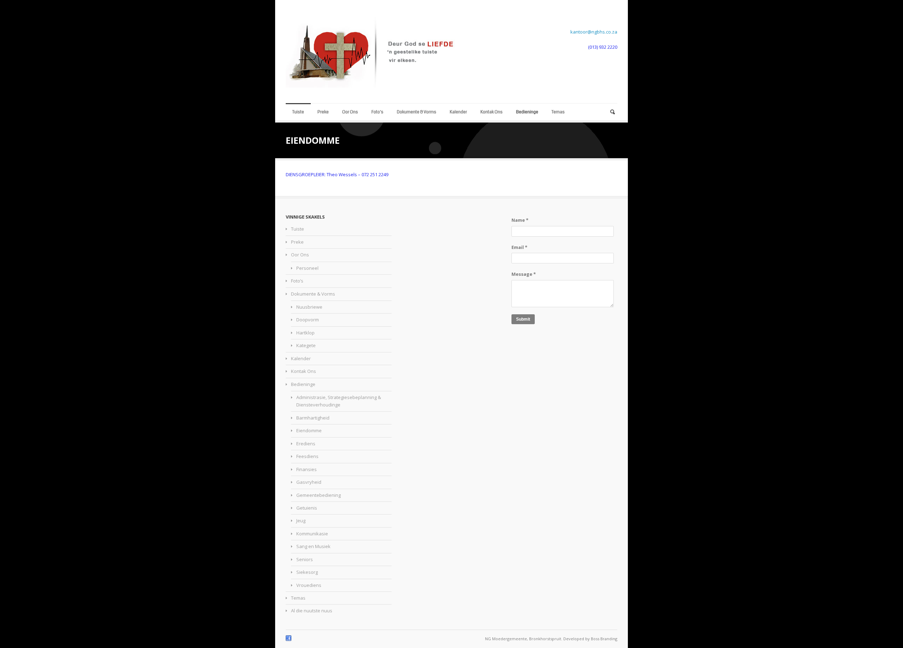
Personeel (307, 268)
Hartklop (305, 332)
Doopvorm (307, 319)
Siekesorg (307, 572)
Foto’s (377, 112)
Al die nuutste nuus (311, 610)
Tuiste (298, 112)
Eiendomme (309, 430)
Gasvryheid (308, 482)
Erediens (305, 443)
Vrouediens (308, 585)
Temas (558, 112)
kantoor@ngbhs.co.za (593, 32)
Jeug (300, 520)
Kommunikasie (312, 533)
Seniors (304, 559)
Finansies (306, 469)
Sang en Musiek (313, 546)
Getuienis (306, 508)
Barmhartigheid (312, 418)
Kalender (458, 112)
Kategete (306, 345)
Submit (523, 319)
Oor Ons (350, 112)
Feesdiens (307, 456)
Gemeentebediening (318, 495)
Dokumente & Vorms (416, 112)
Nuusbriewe (309, 307)
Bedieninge (527, 112)
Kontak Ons (491, 112)
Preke (323, 112)
